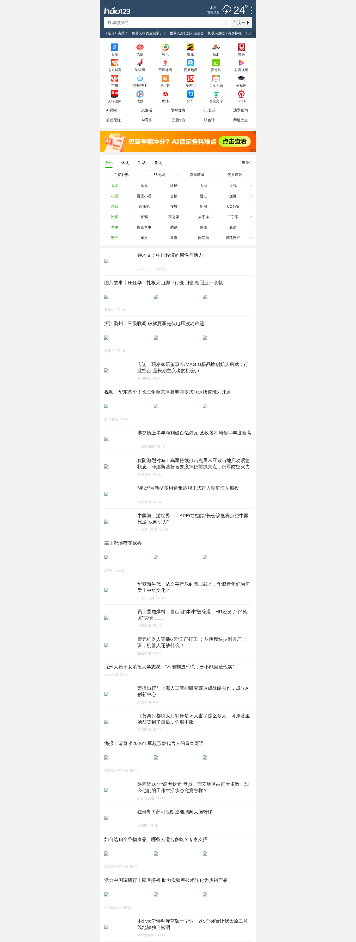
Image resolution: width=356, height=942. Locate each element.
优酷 (140, 101)
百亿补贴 (121, 175)
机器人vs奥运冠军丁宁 (149, 33)
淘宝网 (165, 85)
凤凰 (140, 54)
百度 (114, 54)
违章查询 (240, 110)
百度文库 (216, 101)
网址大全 (240, 120)
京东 (114, 85)
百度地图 (165, 70)
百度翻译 (190, 70)
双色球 (209, 120)
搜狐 (190, 54)
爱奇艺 (216, 70)
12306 (241, 101)
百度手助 (216, 85)
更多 (245, 162)
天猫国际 (114, 101)
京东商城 (197, 175)
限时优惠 (178, 110)
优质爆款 (235, 175)
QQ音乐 (209, 110)
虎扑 (165, 101)
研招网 (241, 85)
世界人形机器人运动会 (187, 33)
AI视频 (111, 110)
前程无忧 (113, 120)
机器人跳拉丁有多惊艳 (225, 33)
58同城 (159, 175)
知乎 (190, 101)
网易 (241, 54)
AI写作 (147, 120)
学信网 (140, 70)
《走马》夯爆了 (116, 33)
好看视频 (241, 70)
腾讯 (165, 54)
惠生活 (146, 110)
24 (239, 10)
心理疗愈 (178, 120)
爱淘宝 (191, 85)
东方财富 (114, 70)
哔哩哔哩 (140, 85)
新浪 (216, 54)
